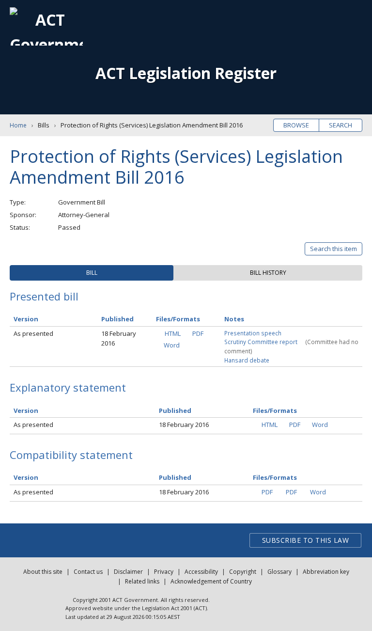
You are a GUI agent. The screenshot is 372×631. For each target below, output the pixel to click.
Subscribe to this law (305, 540)
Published (117, 319)
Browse (296, 125)
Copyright (242, 572)
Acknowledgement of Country (211, 581)
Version (26, 319)
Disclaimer (128, 572)
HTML (173, 333)
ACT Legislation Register (186, 72)
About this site (42, 572)
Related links (142, 581)
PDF (197, 333)
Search (340, 125)
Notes (234, 319)
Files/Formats (178, 319)
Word (172, 345)
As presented (33, 333)
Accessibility (201, 572)
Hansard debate (246, 360)
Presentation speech (252, 333)
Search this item (333, 248)
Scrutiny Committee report (260, 342)
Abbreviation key (326, 572)
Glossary (279, 572)
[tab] (91, 273)
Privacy (163, 572)
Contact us (88, 572)
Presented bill (44, 296)
